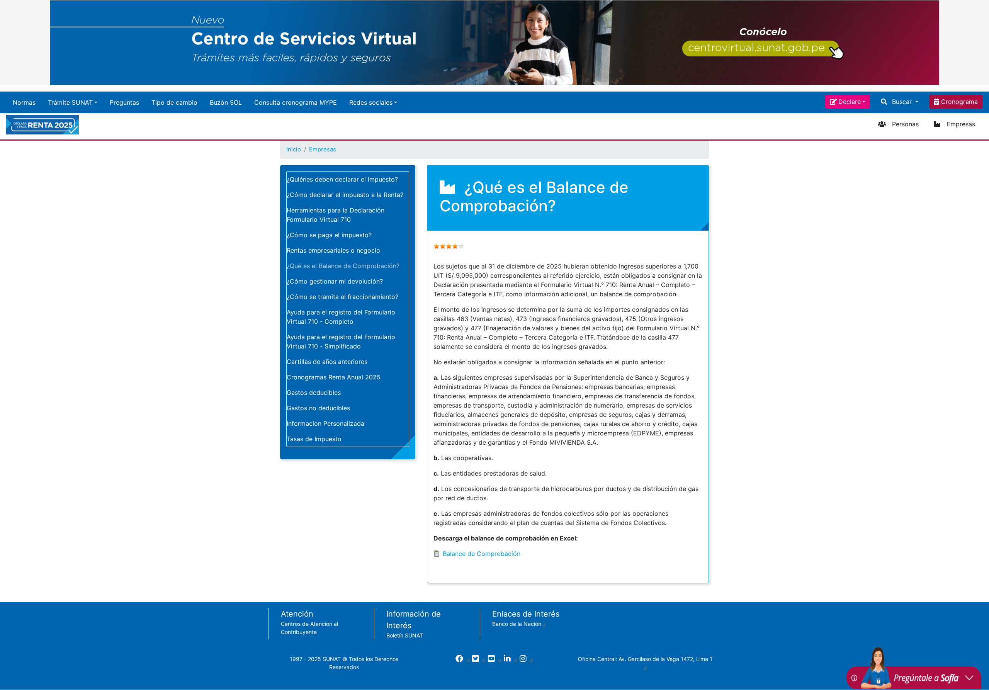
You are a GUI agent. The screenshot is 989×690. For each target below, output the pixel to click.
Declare (849, 101)
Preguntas (124, 102)
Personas (905, 124)
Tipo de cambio (174, 102)
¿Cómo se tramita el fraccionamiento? (342, 297)
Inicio (293, 149)
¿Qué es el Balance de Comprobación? (343, 266)
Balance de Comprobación (481, 553)
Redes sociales (371, 102)
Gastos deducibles (314, 392)
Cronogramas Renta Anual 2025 (334, 377)
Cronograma (958, 101)
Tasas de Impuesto (314, 439)
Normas (24, 102)
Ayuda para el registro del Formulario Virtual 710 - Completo (341, 316)
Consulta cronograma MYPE (295, 102)
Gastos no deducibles (318, 408)
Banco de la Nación (516, 623)
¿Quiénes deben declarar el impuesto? (342, 179)
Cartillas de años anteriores (327, 361)
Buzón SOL (226, 102)
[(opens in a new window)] (463, 659)
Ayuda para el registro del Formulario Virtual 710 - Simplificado (341, 341)
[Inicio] (44, 124)
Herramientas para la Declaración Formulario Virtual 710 (335, 214)
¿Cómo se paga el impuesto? (329, 235)
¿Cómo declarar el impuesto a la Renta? (345, 195)
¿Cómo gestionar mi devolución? (335, 281)
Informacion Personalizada (325, 423)
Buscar (902, 101)
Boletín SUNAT (404, 635)
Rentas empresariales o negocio (333, 250)
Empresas (961, 124)
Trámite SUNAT (70, 102)
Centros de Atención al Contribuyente (309, 627)
